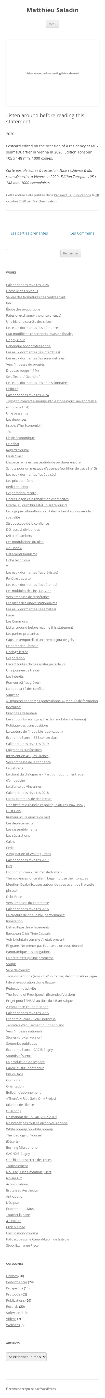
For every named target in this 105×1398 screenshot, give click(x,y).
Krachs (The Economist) (24, 425)
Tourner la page (18, 1214)
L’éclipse (12, 1202)
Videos (11, 1318)
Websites (13, 1325)
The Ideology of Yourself (24, 1135)
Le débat (12, 444)
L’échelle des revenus (22, 291)
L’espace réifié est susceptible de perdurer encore (43, 462)
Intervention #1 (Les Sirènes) (27, 756)
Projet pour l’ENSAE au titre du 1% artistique (39, 1000)
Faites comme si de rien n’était (29, 798)
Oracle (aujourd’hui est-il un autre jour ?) (36, 505)
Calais (10, 841)
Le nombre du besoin (22, 645)
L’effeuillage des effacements (28, 927)
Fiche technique (18, 560)
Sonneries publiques (21, 1043)
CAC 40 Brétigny (18, 1153)
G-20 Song (13, 1110)
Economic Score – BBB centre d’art (32, 737)
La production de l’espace (25, 1061)
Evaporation (15, 658)
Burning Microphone (21, 1147)
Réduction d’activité (21, 988)
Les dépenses (16, 419)
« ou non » (14, 548)
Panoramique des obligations (28, 951)
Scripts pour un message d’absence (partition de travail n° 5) (51, 468)
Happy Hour (15, 340)
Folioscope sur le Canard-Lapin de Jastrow (37, 1239)
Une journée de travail (23, 670)
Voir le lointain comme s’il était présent (35, 939)
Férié (10, 847)
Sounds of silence (19, 1055)
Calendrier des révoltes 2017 (27, 860)
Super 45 (12, 694)
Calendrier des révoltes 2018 (27, 792)
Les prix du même (19, 480)
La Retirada (14, 768)
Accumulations (17, 1184)
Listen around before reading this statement (39, 627)
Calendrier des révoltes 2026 (27, 284)
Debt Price (14, 896)
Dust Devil (13, 811)
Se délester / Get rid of (23, 376)
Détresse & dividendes (23, 529)
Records (12, 1306)
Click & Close (15, 1227)
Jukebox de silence (20, 1104)
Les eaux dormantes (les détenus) (31, 584)
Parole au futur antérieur (25, 1068)
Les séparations (18, 835)
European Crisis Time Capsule (28, 933)
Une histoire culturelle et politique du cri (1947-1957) (45, 804)
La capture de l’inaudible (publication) (34, 731)
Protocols (13, 1294)
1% (8, 431)
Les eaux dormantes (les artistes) (31, 609)
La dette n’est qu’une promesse (30, 957)
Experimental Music (21, 1208)
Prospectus (62, 195)
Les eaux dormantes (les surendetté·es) (35, 358)
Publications (82, 195)
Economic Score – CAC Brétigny (29, 1049)
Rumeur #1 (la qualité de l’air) (28, 817)
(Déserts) (13, 1141)
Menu (52, 24)
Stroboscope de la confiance (27, 523)
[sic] (9, 866)
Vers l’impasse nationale (24, 1031)
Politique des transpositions (27, 725)
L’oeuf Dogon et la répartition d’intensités (37, 499)
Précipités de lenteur (21, 713)
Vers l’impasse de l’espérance (27, 596)
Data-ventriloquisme (21, 554)
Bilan (10, 303)
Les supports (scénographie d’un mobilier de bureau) (46, 719)
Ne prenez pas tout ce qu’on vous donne (37, 1123)
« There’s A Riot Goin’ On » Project (31, 1098)
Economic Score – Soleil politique (31, 1019)
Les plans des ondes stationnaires (31, 603)
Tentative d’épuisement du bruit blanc (35, 1025)
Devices (12, 1276)
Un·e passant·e (17, 413)
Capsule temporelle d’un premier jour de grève (41, 639)
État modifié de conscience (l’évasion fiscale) (39, 333)
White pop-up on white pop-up (29, 1129)
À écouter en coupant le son (27, 1006)
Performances (16, 1282)
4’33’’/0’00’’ (13, 1221)
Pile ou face (14, 1074)
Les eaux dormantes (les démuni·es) (33, 327)
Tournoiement (17, 1165)
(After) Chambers (19, 535)
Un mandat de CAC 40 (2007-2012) (31, 1117)
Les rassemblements (21, 829)
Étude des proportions (23, 309)
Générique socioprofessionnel (28, 346)
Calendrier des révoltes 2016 (27, 909)
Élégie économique (20, 437)
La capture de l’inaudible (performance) (35, 915)
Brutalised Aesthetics (22, 1190)
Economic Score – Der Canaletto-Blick (34, 872)
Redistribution (17, 486)
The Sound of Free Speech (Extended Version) (40, 994)
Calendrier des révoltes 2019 (27, 743)
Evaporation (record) (21, 492)
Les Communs (84, 233)
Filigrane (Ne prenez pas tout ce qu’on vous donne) (44, 945)
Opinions (13, 1080)
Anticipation (15, 1196)
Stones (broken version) (24, 1037)
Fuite (10, 615)
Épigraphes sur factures (24, 749)
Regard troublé (17, 450)
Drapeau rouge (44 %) (22, 370)
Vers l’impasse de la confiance (28, 762)
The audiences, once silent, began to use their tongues (47, 878)
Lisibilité (12, 388)
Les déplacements (19, 823)
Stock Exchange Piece (22, 1245)
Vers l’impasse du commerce (27, 902)
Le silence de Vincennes (24, 786)
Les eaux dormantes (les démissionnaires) (37, 382)
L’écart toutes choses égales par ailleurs (35, 664)
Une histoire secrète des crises (28, 321)
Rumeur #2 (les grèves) (23, 682)
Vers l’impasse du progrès (25, 364)
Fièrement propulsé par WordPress (31, 1389)
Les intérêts (15, 676)
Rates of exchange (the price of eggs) (33, 315)
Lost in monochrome (22, 1233)
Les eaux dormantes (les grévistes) (32, 572)
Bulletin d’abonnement (23, 1092)
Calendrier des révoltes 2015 (27, 1013)
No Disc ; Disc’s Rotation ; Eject (28, 1172)
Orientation (15, 1086)
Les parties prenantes (27, 233)
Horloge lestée (17, 652)
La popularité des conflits (25, 688)
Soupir (11, 964)
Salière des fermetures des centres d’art (35, 297)
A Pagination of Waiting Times (28, 853)
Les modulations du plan (25, 541)
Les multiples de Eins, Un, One (28, 590)
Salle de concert (18, 970)
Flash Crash (14, 456)
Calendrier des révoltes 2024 (27, 395)
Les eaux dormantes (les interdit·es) (33, 352)
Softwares (13, 1312)
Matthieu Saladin (53, 10)
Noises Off (14, 1178)
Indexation (14, 921)
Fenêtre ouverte (18, 578)
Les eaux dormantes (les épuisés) (31, 474)
